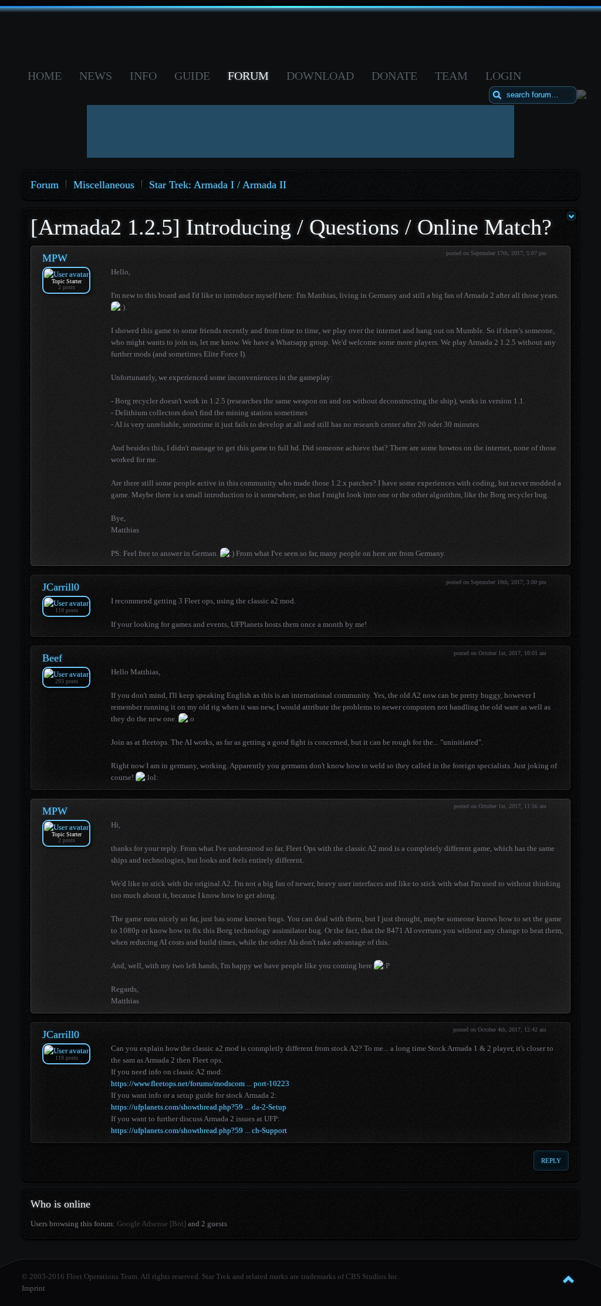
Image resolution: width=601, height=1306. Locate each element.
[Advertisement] (300, 131)
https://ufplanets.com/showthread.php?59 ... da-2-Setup (198, 1107)
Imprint (33, 1288)
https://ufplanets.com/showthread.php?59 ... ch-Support (199, 1130)
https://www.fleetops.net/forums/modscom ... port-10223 (200, 1083)
